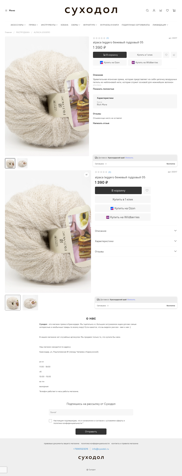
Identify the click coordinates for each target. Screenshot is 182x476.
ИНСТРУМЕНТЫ (48, 25)
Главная (8, 32)
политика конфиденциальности (95, 443)
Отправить (91, 431)
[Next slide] (85, 96)
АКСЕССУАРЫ (17, 25)
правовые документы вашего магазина (61, 443)
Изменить (129, 158)
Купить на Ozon (112, 62)
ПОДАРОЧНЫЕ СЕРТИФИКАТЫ (136, 25)
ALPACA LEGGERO (42, 32)
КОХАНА (64, 25)
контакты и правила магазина (124, 443)
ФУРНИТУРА (89, 25)
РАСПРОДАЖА (22, 32)
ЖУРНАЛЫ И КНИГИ (109, 25)
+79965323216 (80, 449)
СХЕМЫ (74, 25)
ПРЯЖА (32, 25)
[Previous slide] (9, 96)
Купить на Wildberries (147, 62)
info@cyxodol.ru (100, 449)
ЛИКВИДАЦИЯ (159, 25)
